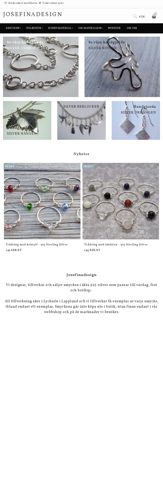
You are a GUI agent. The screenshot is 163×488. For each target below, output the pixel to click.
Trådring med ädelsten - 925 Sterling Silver (116, 245)
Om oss (132, 28)
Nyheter (114, 28)
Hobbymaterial (59, 28)
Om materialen (89, 28)
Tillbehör (33, 28)
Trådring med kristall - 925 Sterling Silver (37, 245)
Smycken (12, 28)
